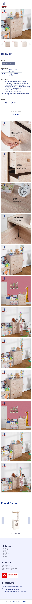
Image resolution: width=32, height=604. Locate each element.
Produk (5, 550)
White (12, 63)
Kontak (5, 556)
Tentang (5, 549)
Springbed (6, 552)
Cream (5, 63)
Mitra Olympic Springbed (9, 568)
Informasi (16, 111)
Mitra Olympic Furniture (9, 567)
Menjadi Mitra (6, 565)
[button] (30, 44)
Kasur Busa (6, 553)
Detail (16, 114)
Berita (5, 555)
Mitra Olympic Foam (8, 570)
